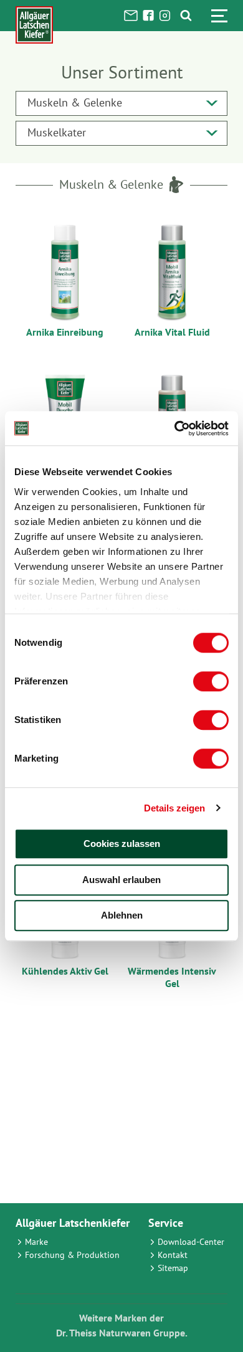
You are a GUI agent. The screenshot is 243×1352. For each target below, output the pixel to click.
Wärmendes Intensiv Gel (172, 977)
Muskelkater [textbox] (56, 132)
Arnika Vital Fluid (172, 332)
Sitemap (173, 1268)
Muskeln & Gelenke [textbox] (74, 102)
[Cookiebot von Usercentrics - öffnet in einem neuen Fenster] (175, 428)
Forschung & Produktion (72, 1254)
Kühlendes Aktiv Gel (65, 971)
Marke (36, 1241)
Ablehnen (122, 915)
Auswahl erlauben (121, 879)
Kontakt (173, 1254)
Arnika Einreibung (64, 332)
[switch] (211, 681)
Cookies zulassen (121, 843)
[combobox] (121, 103)
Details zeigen (174, 808)
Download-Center (191, 1241)
